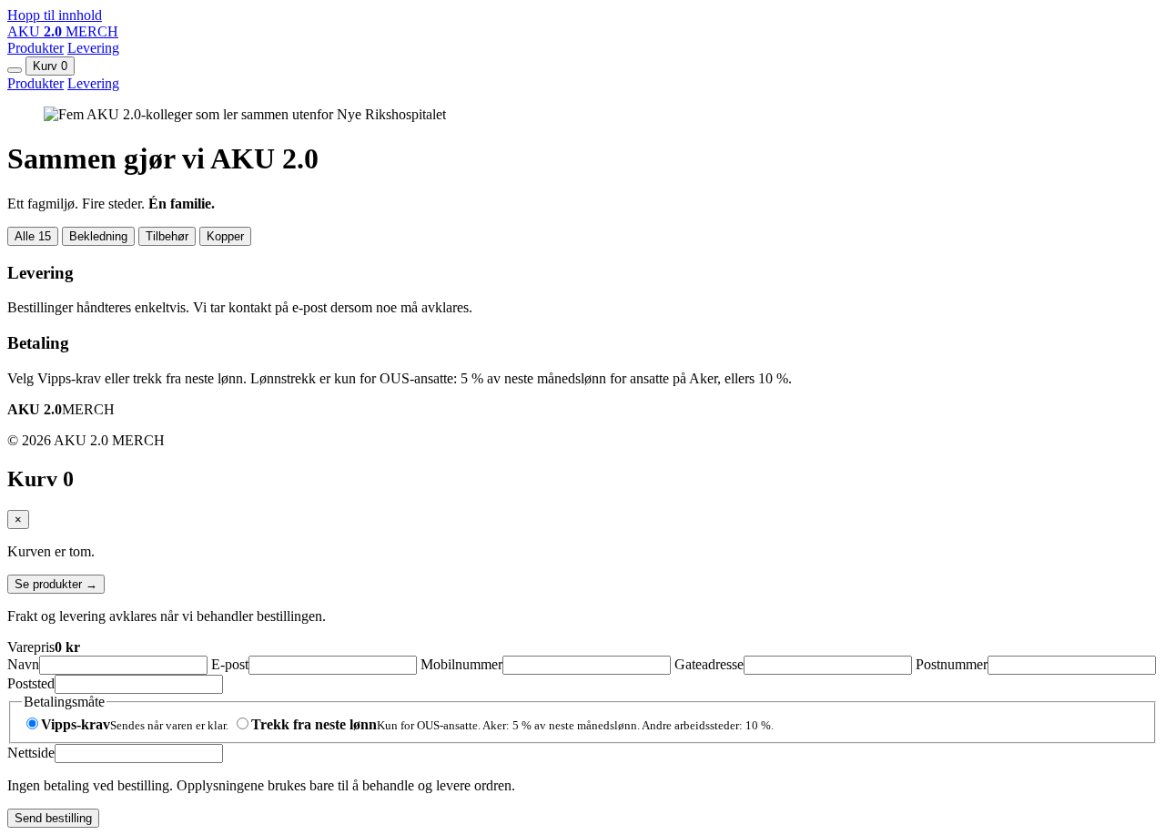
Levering (93, 48)
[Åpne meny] (14, 70)
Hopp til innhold (54, 15)
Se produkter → (56, 584)
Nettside (31, 752)
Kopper (225, 236)
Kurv (50, 66)
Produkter (35, 48)
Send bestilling (53, 818)
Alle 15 (33, 236)
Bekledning (98, 236)
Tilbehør (167, 236)
